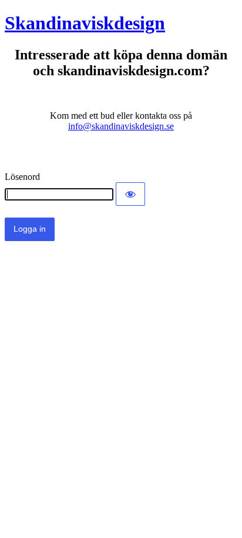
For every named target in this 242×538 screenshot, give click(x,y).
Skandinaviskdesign (85, 23)
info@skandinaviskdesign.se (121, 126)
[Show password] (130, 194)
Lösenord (22, 177)
